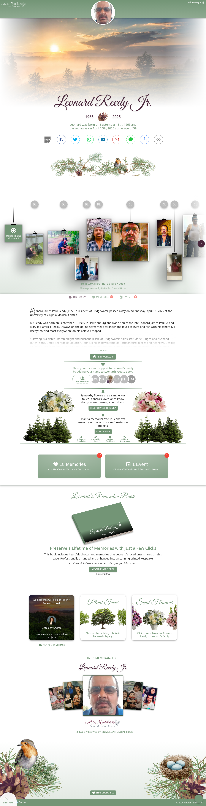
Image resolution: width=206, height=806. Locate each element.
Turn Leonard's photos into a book (103, 284)
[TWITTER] (75, 139)
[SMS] (130, 139)
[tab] (77, 297)
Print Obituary (104, 357)
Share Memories (104, 793)
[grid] (103, 246)
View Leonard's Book (103, 569)
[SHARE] (144, 139)
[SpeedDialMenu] (199, 799)
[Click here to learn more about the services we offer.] (103, 724)
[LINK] (158, 139)
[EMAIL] (116, 139)
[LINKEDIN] (103, 139)
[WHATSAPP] (89, 139)
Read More (103, 351)
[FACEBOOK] (61, 139)
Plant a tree (103, 431)
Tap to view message (54, 645)
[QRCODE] (47, 139)
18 (99, 455)
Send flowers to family (103, 408)
